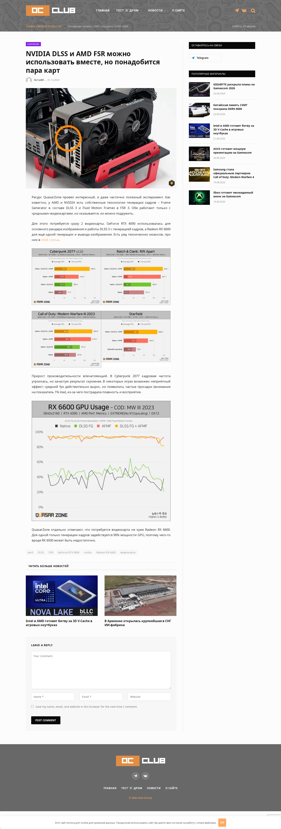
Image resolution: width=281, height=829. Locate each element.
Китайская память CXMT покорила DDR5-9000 (230, 107)
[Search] (252, 10)
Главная (103, 10)
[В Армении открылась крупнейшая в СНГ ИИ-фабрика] (140, 595)
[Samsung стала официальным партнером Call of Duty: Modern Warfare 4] (199, 174)
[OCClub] (50, 10)
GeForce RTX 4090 (68, 552)
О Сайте (178, 10)
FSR (51, 552)
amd (30, 552)
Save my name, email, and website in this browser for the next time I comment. (86, 706)
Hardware (33, 44)
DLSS (41, 552)
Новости (155, 10)
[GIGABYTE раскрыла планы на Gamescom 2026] (199, 89)
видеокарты (128, 552)
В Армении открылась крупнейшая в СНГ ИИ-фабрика (138, 623)
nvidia (87, 552)
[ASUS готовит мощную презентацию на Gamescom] (199, 154)
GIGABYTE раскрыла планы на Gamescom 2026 (234, 86)
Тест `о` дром (127, 10)
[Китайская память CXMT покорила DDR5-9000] (199, 110)
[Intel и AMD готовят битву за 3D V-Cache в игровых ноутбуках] (62, 595)
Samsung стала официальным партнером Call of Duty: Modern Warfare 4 (233, 173)
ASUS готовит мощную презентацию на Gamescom (232, 150)
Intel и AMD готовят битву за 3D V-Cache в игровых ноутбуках (108, 26)
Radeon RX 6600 (106, 552)
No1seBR (39, 80)
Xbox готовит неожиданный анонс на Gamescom (233, 194)
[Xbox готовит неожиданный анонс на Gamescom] (199, 197)
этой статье (50, 239)
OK (222, 822)
